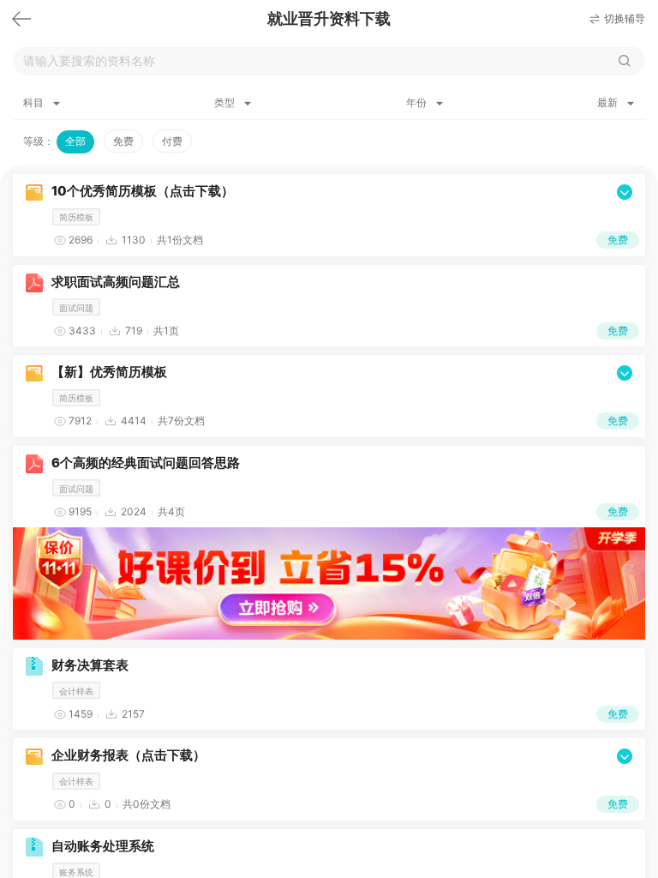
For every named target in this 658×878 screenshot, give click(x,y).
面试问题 (76, 308)
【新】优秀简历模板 (109, 372)
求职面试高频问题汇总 (115, 282)
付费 (172, 141)
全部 (75, 141)
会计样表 (76, 691)
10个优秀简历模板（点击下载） (142, 191)
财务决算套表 (90, 665)
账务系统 (76, 872)
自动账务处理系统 (102, 846)
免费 (123, 141)
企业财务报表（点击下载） (128, 755)
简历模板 (76, 217)
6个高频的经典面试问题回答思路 (145, 462)
